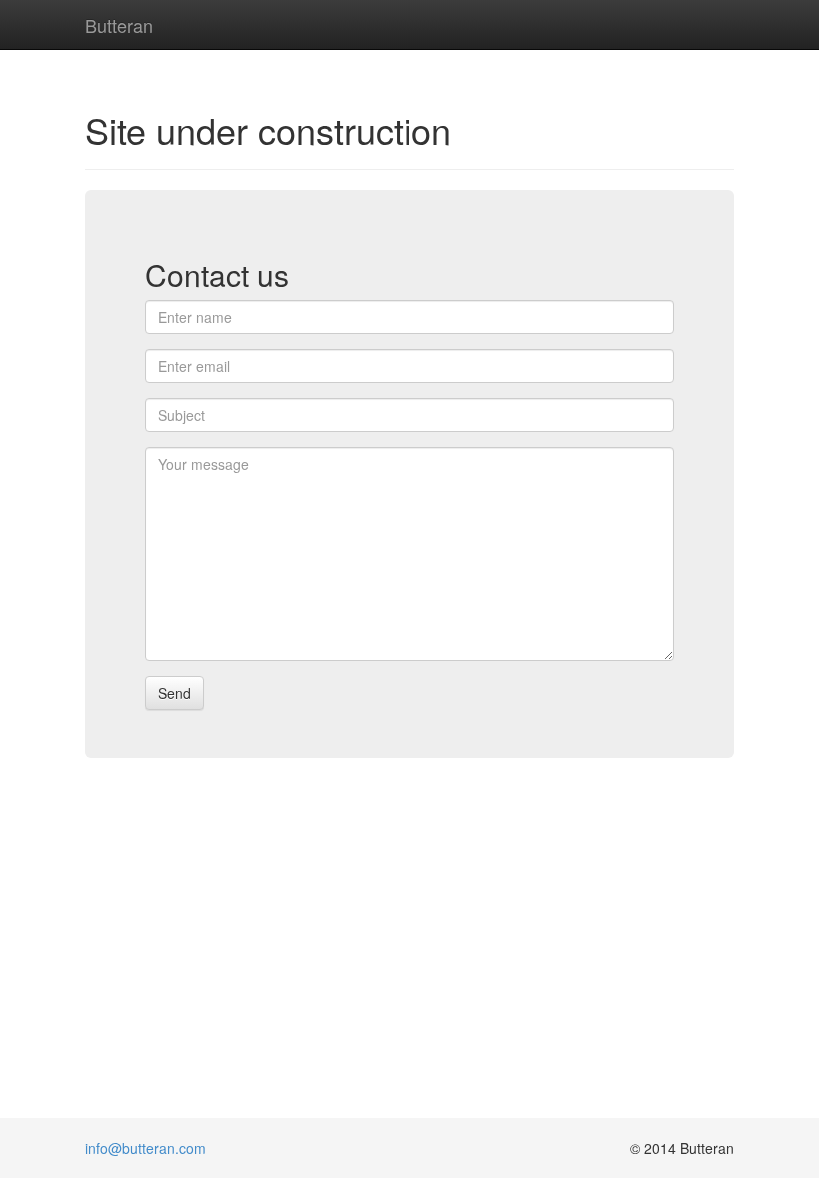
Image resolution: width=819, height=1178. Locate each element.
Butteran (119, 21)
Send (174, 693)
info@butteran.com (145, 1148)
